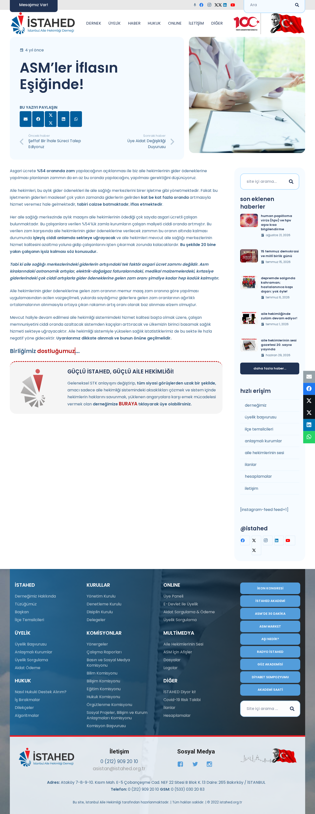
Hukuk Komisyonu (103, 697)
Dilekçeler (24, 707)
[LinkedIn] (226, 5)
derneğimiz (256, 405)
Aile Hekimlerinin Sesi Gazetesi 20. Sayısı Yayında (279, 345)
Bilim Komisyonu (102, 673)
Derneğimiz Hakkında (35, 596)
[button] (103, 23)
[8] (268, 756)
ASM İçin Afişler (177, 652)
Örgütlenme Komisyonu (109, 704)
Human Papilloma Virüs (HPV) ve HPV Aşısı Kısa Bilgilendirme (276, 223)
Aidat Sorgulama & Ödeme (189, 612)
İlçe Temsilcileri (29, 620)
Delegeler (96, 620)
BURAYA (128, 403)
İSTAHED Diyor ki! (179, 692)
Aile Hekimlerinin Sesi (183, 644)
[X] (218, 5)
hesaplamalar (258, 476)
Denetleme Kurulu (104, 604)
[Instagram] (211, 5)
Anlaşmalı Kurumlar (33, 652)
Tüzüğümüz (26, 604)
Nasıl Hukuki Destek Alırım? (40, 692)
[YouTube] (234, 5)
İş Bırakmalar (27, 700)
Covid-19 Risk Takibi (182, 700)
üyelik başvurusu (260, 417)
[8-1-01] (286, 23)
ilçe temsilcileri (259, 429)
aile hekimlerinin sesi (264, 453)
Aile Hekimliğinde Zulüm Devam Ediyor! (279, 316)
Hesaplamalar (177, 715)
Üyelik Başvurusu (31, 644)
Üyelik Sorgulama (31, 660)
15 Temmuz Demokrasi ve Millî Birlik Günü (280, 253)
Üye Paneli (173, 596)
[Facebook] (203, 5)
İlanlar (169, 707)
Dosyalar (172, 660)
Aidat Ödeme (27, 668)
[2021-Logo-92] (43, 23)
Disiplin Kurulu (100, 612)
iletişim (251, 488)
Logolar (170, 668)
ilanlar (251, 464)
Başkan (22, 612)
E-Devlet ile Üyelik (180, 604)
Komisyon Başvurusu (106, 726)
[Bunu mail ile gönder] (26, 119)
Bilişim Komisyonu (103, 681)
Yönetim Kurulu (101, 596)
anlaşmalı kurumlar (263, 441)
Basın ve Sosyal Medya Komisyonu (108, 662)
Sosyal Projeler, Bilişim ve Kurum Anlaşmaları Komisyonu (117, 715)
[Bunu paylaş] (38, 119)
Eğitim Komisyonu (104, 689)
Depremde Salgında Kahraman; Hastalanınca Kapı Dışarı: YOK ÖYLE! (278, 285)
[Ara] (291, 181)
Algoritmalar (27, 715)
